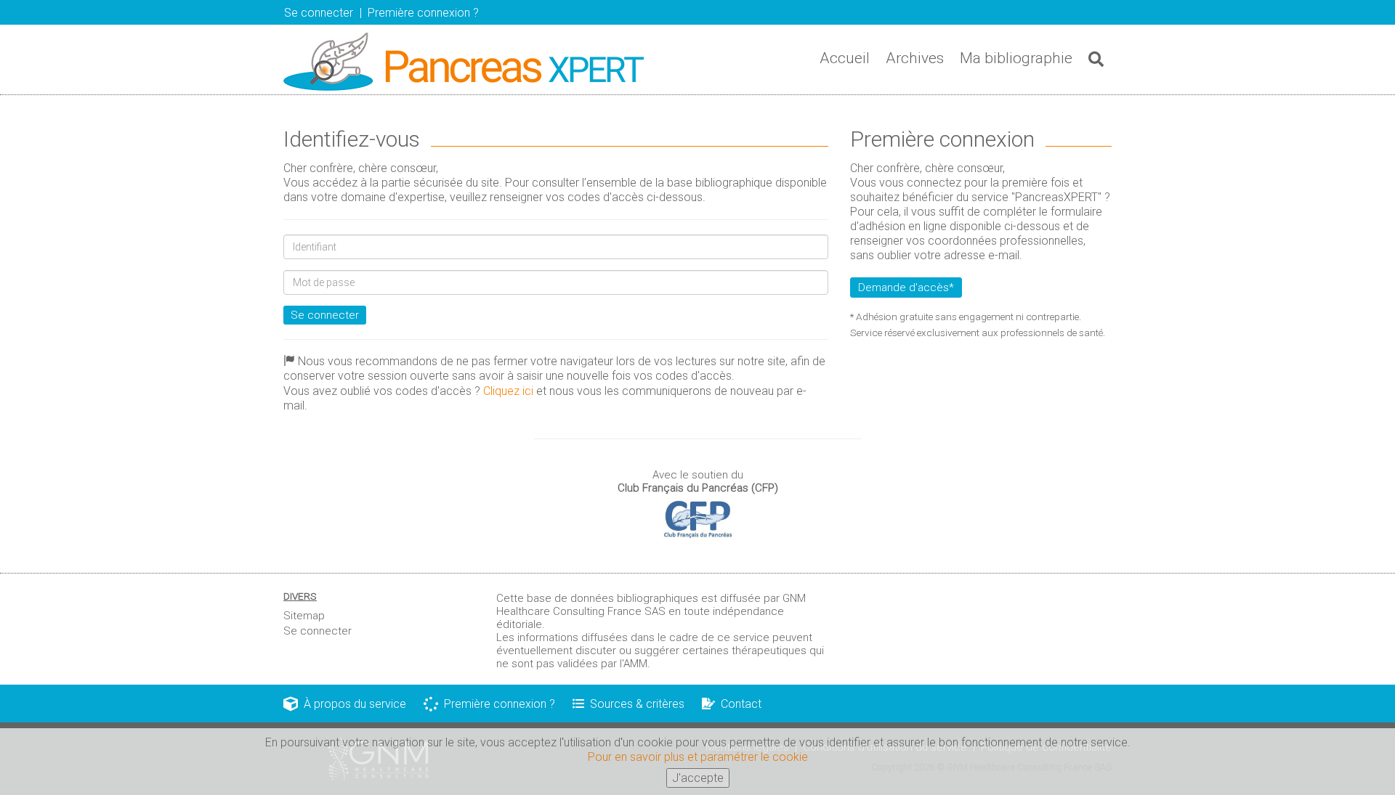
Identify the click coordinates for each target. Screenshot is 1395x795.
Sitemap (304, 615)
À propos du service (352, 704)
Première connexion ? (496, 704)
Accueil (845, 58)
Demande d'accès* (906, 287)
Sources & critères (634, 704)
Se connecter (325, 315)
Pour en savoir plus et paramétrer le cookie (698, 757)
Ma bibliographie (1016, 58)
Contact (738, 704)
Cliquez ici (508, 391)
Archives (915, 58)
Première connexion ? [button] (423, 13)
